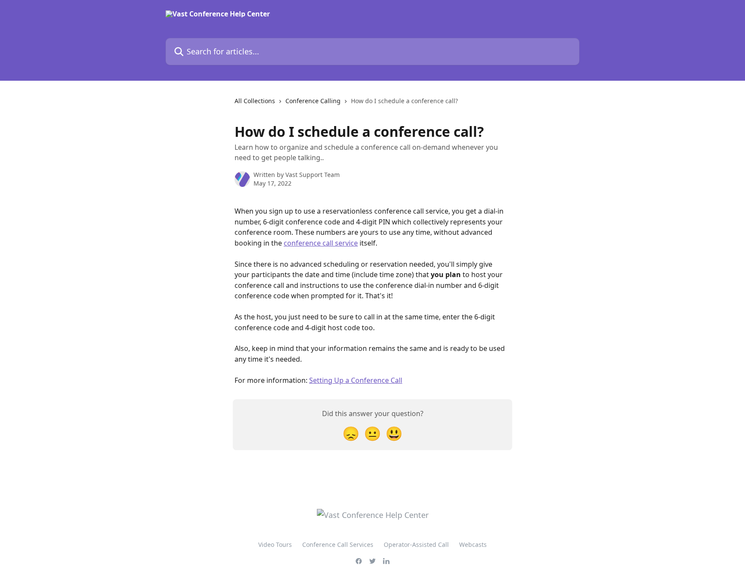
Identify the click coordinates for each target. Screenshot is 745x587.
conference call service (321, 243)
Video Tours (275, 544)
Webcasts (473, 544)
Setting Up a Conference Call (355, 380)
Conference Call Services (337, 544)
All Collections (255, 101)
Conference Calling (313, 101)
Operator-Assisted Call (416, 544)
